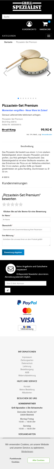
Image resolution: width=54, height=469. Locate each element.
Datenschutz (27, 363)
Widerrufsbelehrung (27, 375)
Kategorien (9, 35)
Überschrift (6, 225)
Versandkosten (47, 134)
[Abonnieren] (7, 290)
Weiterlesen (27, 451)
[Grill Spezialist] (27, 6)
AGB (27, 372)
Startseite (8, 42)
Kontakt (27, 386)
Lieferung (27, 366)
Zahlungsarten (27, 360)
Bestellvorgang (27, 369)
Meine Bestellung (27, 389)
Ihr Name (6, 215)
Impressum (27, 357)
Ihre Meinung (7, 235)
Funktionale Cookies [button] (15, 460)
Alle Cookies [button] (38, 460)
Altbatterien (27, 392)
